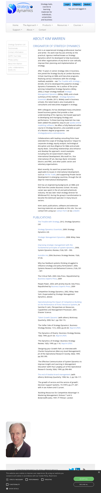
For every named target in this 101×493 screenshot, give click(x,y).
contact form (62, 211)
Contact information (15, 52)
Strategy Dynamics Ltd (16, 44)
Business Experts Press (47, 278)
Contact (42, 29)
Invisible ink (43, 255)
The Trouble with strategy (68, 81)
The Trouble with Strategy (48, 221)
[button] (16, 479)
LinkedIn (76, 211)
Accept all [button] (84, 479)
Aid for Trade (50, 174)
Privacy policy (13, 60)
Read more (53, 476)
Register (77, 4)
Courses (78, 25)
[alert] (50, 481)
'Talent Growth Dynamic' (48, 317)
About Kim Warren (15, 63)
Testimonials (13, 48)
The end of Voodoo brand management (54, 374)
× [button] (99, 472)
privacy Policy (51, 470)
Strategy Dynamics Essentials (50, 229)
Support (17, 29)
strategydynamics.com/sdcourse (51, 133)
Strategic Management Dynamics (51, 237)
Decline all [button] (83, 484)
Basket (87, 4)
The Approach (30, 25)
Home (15, 25)
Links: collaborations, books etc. (16, 68)
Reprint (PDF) (75, 328)
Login (67, 4)
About (30, 29)
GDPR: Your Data (14, 56)
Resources (62, 25)
